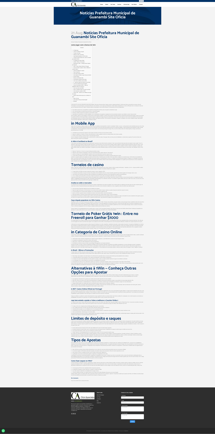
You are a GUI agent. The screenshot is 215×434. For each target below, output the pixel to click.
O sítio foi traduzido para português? (80, 84)
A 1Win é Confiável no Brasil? (78, 52)
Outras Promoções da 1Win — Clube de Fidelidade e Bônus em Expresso (80, 85)
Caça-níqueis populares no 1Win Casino (80, 56)
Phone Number (125, 405)
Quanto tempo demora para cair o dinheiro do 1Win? (81, 96)
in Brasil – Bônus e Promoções (79, 62)
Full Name (124, 395)
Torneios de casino (76, 53)
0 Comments (92, 39)
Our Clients (99, 399)
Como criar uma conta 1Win (78, 88)
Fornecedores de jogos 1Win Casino (80, 79)
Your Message (124, 413)
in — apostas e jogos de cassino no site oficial (81, 82)
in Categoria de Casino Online (78, 60)
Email (123, 400)
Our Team (98, 397)
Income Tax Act (82, 39)
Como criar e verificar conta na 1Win (80, 81)
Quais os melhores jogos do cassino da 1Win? (81, 89)
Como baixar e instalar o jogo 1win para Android (82, 75)
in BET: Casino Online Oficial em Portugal (81, 66)
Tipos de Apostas (76, 72)
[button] (3, 430)
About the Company (100, 395)
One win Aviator (76, 76)
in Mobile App (75, 50)
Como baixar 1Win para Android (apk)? (80, 100)
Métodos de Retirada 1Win (78, 78)
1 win (82, 130)
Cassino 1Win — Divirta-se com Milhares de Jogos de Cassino (81, 93)
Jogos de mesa (76, 98)
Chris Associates (97, 431)
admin (87, 39)
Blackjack (75, 101)
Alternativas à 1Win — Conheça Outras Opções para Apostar (81, 64)
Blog (97, 401)
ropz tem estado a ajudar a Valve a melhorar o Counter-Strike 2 (81, 68)
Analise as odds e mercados (78, 54)
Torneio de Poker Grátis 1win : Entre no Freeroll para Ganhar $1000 (81, 58)
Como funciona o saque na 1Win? (79, 91)
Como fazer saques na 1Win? (78, 73)
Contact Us (99, 403)
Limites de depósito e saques (78, 70)
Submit (132, 421)
